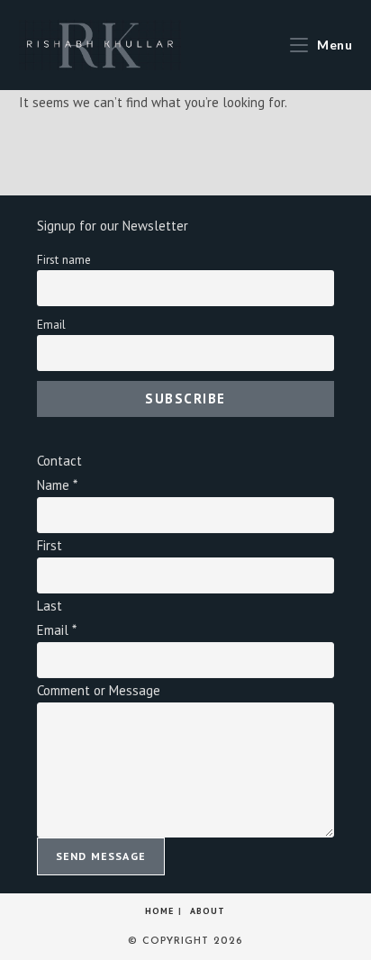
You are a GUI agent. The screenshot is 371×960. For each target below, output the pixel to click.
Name (57, 485)
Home (159, 911)
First (49, 545)
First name (64, 259)
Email (51, 324)
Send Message (101, 856)
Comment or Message (98, 690)
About (207, 911)
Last (49, 605)
